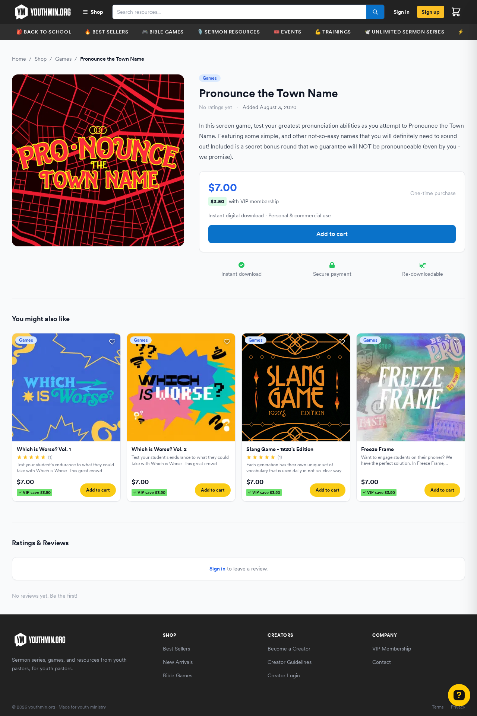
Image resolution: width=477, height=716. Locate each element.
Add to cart (332, 233)
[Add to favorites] (112, 341)
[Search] (375, 12)
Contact (381, 662)
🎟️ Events (287, 32)
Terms (437, 707)
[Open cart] (456, 12)
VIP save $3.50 (37, 492)
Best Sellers (176, 649)
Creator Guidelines (290, 662)
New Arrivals (178, 662)
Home (19, 59)
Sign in (402, 12)
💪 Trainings (333, 32)
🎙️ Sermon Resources (228, 32)
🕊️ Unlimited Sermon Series (404, 32)
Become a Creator (289, 649)
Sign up (430, 12)
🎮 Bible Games (163, 32)
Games (63, 59)
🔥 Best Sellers (106, 32)
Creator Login (284, 675)
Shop (97, 12)
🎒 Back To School (43, 32)
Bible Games (177, 675)
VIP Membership (391, 649)
